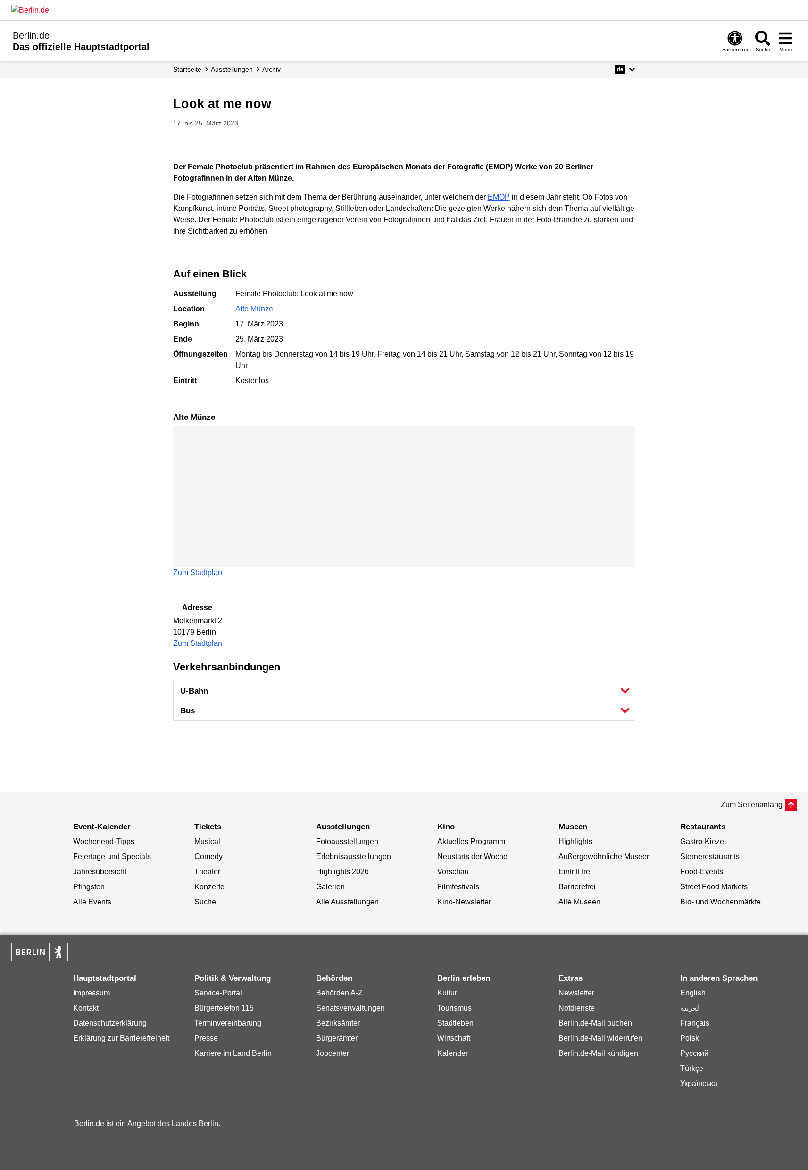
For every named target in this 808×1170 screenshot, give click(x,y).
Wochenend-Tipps (103, 841)
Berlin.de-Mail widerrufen (600, 1038)
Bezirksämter (338, 1023)
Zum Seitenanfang (752, 805)
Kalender (452, 1053)
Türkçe (691, 1068)
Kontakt (86, 1008)
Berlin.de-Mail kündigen (598, 1053)
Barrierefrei (577, 887)
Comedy (208, 856)
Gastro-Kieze (702, 841)
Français (694, 1023)
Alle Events (92, 902)
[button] (625, 69)
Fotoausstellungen (347, 841)
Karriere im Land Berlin (233, 1053)
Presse (206, 1038)
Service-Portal (218, 993)
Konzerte (209, 887)
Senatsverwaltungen (350, 1008)
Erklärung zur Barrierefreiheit (121, 1038)
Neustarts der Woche (472, 856)
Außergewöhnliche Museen (604, 856)
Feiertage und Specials (112, 856)
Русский (694, 1053)
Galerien (330, 887)
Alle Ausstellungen (347, 902)
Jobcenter (332, 1053)
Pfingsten (89, 887)
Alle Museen (579, 902)
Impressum (91, 993)
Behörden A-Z (339, 993)
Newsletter (576, 993)
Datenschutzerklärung (110, 1023)
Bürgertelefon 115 (224, 1008)
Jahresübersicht (99, 872)
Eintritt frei (575, 872)
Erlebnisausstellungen (353, 856)
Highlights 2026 (342, 872)
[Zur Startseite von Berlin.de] (39, 959)
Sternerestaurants (710, 856)
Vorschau (453, 872)
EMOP (499, 197)
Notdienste (576, 1008)
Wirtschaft (453, 1038)
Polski (690, 1038)
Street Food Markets (714, 887)
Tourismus (454, 1008)
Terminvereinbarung (227, 1023)
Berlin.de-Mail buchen (595, 1023)
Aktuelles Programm (471, 841)
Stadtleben (455, 1023)
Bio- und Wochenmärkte (720, 902)
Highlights (575, 841)
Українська (698, 1083)
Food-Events (701, 872)
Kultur (447, 993)
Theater (207, 872)
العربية (690, 1008)
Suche (205, 902)
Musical (207, 841)
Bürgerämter (337, 1038)
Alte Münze (254, 309)
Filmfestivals (458, 887)
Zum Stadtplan (197, 572)
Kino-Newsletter (464, 902)
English (693, 993)
